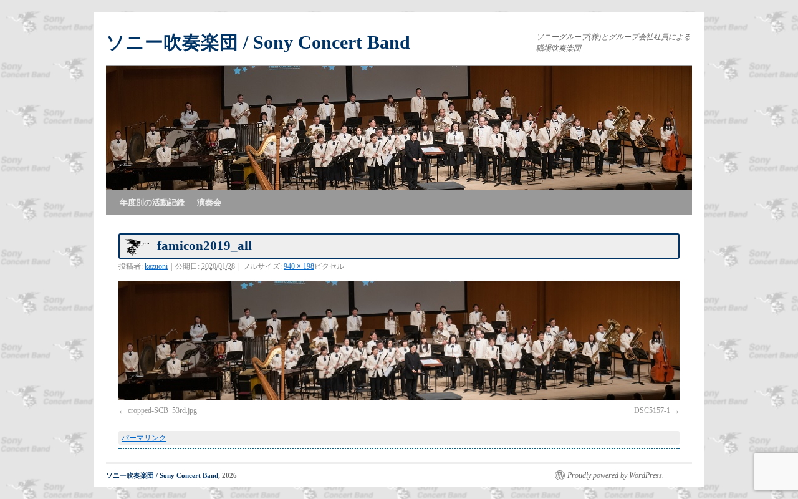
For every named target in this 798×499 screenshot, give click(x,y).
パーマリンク (144, 438)
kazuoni (156, 266)
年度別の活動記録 (152, 202)
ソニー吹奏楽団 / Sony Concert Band (258, 42)
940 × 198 (299, 266)
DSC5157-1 (652, 410)
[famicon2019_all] (399, 340)
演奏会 (209, 202)
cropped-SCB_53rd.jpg (162, 410)
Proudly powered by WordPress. (615, 475)
